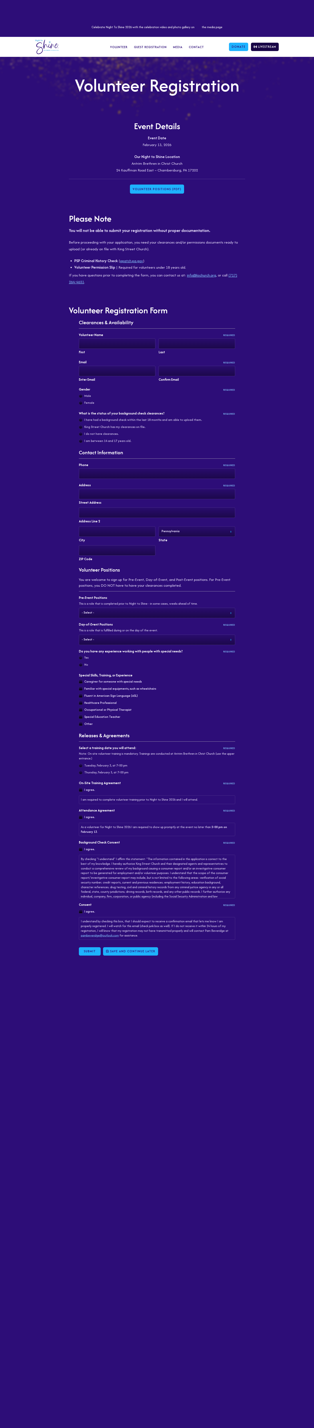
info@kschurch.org (201, 275)
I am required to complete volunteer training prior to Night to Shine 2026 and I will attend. (139, 799)
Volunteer (119, 47)
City (82, 540)
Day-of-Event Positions (157, 624)
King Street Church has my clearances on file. (114, 427)
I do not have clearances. (101, 434)
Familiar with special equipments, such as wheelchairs (120, 688)
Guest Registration (150, 47)
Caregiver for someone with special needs (113, 681)
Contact (196, 47)
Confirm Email (169, 379)
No (86, 664)
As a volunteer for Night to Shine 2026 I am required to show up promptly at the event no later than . (154, 829)
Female (89, 403)
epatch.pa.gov (131, 260)
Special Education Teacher (102, 717)
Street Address (90, 502)
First (82, 352)
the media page (212, 27)
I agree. (89, 790)
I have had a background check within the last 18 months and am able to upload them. (143, 420)
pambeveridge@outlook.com (100, 935)
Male (87, 396)
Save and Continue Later (132, 951)
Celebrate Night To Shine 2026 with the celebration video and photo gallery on (143, 27)
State (163, 540)
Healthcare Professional (100, 703)
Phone (157, 464)
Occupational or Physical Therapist (108, 709)
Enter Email (87, 379)
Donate (238, 47)
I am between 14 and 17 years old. (107, 441)
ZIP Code (85, 559)
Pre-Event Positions (93, 597)
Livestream (267, 47)
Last (162, 352)
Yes (86, 657)
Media (177, 47)
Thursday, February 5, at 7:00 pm (106, 772)
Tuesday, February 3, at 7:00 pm (105, 765)
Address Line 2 (89, 521)
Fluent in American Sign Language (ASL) (111, 695)
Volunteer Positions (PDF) (157, 189)
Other (88, 724)
